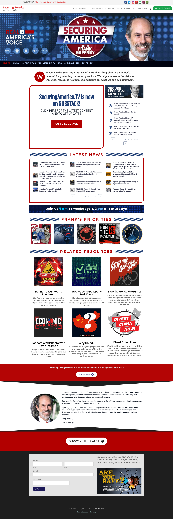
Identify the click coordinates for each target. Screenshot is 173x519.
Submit (39, 489)
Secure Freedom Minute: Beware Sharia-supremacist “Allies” (125, 133)
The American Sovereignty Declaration (50, 2)
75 (95, 196)
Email (36, 471)
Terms (79, 512)
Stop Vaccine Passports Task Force (86, 293)
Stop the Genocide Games (124, 291)
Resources (128, 9)
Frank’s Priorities (112, 9)
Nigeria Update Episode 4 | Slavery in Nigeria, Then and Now (125, 183)
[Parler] (143, 2)
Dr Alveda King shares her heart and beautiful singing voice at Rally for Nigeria (88, 164)
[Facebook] (125, 2)
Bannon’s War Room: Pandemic (48, 293)
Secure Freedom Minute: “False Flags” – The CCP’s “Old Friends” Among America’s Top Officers (127, 106)
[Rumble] (147, 2)
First (34, 467)
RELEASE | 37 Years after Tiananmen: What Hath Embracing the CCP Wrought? (89, 174)
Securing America (13, 7)
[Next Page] (125, 143)
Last (65, 467)
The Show (83, 9)
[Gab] (140, 2)
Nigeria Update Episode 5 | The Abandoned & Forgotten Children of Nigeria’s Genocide (125, 174)
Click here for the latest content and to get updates (66, 112)
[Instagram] (133, 2)
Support (86, 512)
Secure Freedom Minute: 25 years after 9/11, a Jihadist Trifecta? (127, 127)
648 (136, 139)
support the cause (162, 8)
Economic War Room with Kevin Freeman (48, 344)
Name (36, 461)
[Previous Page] (113, 139)
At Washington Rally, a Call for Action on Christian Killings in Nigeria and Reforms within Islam (52, 164)
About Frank (141, 9)
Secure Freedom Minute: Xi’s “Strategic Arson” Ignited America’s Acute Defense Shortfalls (126, 120)
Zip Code (37, 479)
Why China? (86, 343)
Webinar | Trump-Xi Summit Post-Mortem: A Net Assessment (125, 190)
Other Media (96, 9)
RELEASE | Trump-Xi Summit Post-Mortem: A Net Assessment (88, 190)
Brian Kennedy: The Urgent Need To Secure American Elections (88, 183)
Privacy (93, 512)
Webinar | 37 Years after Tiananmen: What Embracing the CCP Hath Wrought (51, 183)
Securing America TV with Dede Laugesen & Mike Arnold (50, 190)
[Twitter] (129, 2)
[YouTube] (136, 2)
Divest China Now (124, 342)
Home (75, 9)
